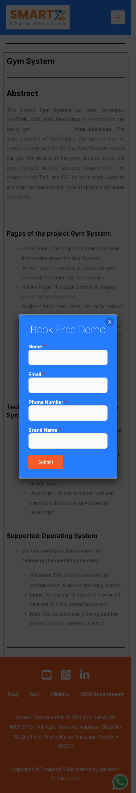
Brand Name (44, 430)
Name (37, 347)
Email (36, 375)
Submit (45, 462)
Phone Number (47, 402)
